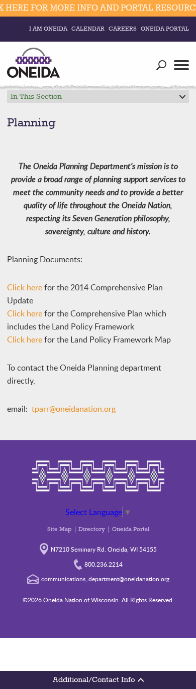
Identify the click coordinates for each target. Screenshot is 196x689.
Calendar (88, 29)
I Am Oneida (48, 29)
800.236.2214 (103, 564)
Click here (24, 287)
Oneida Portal (165, 29)
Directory (91, 530)
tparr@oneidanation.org (74, 408)
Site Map (59, 530)
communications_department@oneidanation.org (105, 579)
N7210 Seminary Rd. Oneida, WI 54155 (104, 549)
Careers (123, 29)
